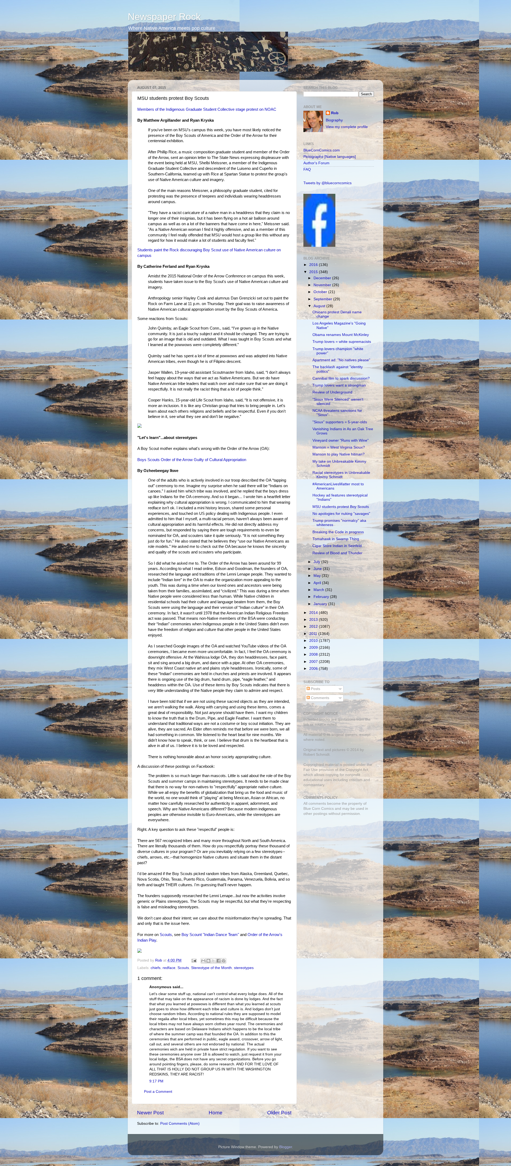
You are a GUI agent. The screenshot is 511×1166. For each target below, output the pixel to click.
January (321, 604)
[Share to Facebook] (218, 960)
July (317, 562)
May (318, 576)
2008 (314, 654)
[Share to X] (213, 960)
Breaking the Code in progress (338, 532)
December (323, 278)
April (318, 583)
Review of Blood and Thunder (337, 553)
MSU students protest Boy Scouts (340, 507)
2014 (314, 613)
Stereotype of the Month (211, 968)
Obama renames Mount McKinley (340, 335)
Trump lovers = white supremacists (341, 342)
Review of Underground (332, 392)
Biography (334, 120)
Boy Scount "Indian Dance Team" (210, 935)
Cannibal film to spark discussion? (341, 378)
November (323, 285)
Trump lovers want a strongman (339, 385)
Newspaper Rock (164, 16)
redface (169, 968)
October (321, 292)
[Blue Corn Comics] (319, 246)
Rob (159, 960)
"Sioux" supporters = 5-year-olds (339, 422)
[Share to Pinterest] (223, 960)
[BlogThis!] (208, 960)
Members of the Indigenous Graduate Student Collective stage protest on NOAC (206, 109)
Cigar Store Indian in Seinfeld (337, 546)
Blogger (285, 1147)
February (322, 597)
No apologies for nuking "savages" (341, 514)
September (323, 299)
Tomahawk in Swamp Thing (335, 539)
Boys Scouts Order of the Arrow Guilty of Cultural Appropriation (191, 460)
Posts (315, 689)
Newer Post (150, 1112)
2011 (313, 634)
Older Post (279, 1112)
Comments (319, 698)
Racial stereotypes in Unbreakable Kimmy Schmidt (341, 475)
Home (215, 1112)
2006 (314, 669)
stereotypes (244, 968)
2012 (314, 627)
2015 (314, 272)
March (319, 590)
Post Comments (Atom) (180, 1124)
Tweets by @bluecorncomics (327, 183)
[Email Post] (193, 960)
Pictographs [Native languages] (329, 157)
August (320, 306)
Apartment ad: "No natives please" (341, 360)
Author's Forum (316, 163)
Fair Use (310, 770)
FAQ (307, 169)
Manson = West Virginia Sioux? (338, 447)
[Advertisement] (336, 857)
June (318, 569)
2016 (314, 265)
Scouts (166, 935)
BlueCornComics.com (321, 150)
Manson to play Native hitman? (338, 454)
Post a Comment (158, 1092)
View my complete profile (347, 127)
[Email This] (203, 960)
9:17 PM (156, 1081)
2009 (314, 648)
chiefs (155, 968)
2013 (314, 620)
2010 (314, 641)
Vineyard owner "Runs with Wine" (340, 440)
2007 (314, 662)
